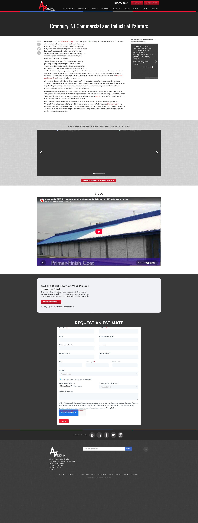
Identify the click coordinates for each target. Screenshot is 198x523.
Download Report (146, 67)
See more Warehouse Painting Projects (98, 180)
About (144, 9)
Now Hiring (137, 3)
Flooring (102, 475)
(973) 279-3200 (54, 465)
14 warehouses (112, 104)
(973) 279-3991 (54, 467)
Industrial (84, 475)
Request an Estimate (51, 302)
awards (97, 96)
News (127, 9)
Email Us (52, 469)
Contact (154, 9)
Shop (93, 475)
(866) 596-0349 (121, 3)
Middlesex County (67, 41)
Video (99, 193)
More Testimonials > (151, 78)
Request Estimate (151, 3)
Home (61, 475)
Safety (135, 9)
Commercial (72, 475)
